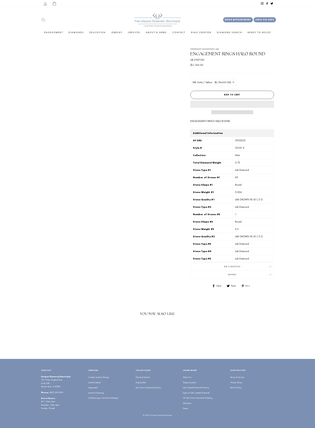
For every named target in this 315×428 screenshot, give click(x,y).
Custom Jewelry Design (98, 377)
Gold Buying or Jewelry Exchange (103, 397)
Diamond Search (229, 32)
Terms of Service (237, 377)
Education (97, 32)
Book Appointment (238, 19)
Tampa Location (189, 382)
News (185, 408)
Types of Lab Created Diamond (196, 392)
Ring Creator (201, 32)
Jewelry (116, 32)
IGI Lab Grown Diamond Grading (197, 397)
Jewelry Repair (94, 382)
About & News (156, 32)
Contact (179, 32)
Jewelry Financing (96, 392)
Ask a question (232, 266)
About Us (187, 377)
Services (134, 32)
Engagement (53, 32)
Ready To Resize (259, 32)
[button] (232, 104)
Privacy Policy (236, 382)
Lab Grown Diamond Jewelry (148, 387)
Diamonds (76, 32)
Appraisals (93, 387)
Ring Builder (141, 382)
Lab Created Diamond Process (196, 387)
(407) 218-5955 (264, 19)
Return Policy (236, 387)
